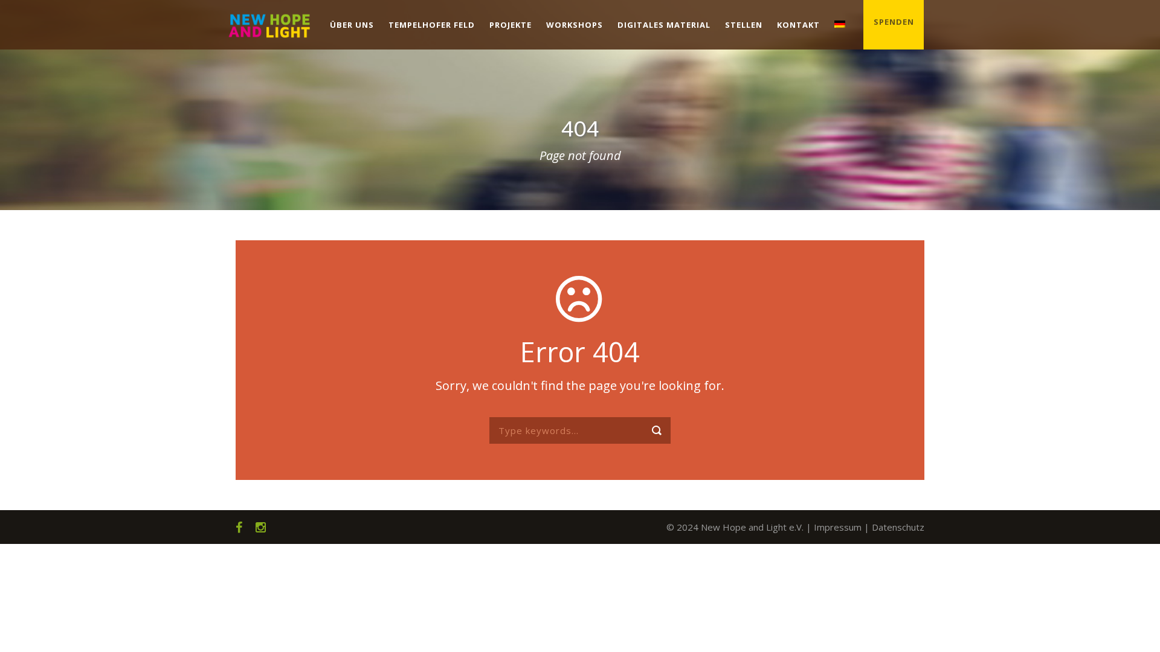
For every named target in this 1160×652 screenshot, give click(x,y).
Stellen (743, 24)
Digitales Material (663, 24)
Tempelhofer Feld (431, 24)
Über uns (352, 24)
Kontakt (798, 24)
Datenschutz (898, 527)
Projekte (510, 24)
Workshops (574, 24)
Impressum (838, 527)
